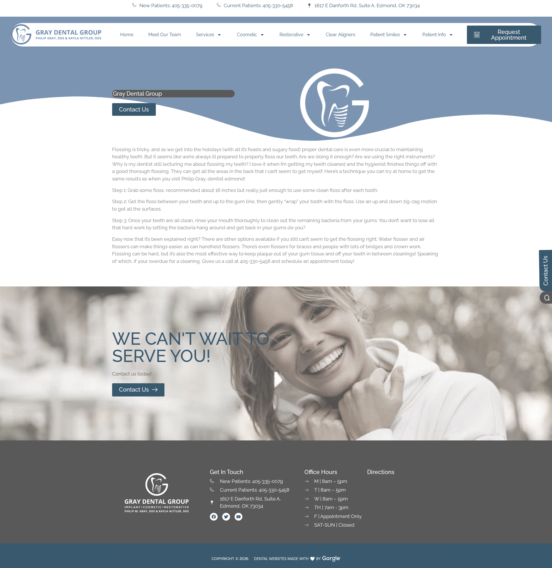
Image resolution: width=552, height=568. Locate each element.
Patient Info (434, 34)
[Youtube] (238, 517)
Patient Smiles (385, 34)
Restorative (291, 34)
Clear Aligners (340, 34)
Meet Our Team (164, 34)
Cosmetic (247, 34)
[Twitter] (226, 517)
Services (205, 34)
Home (126, 34)
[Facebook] (214, 517)
